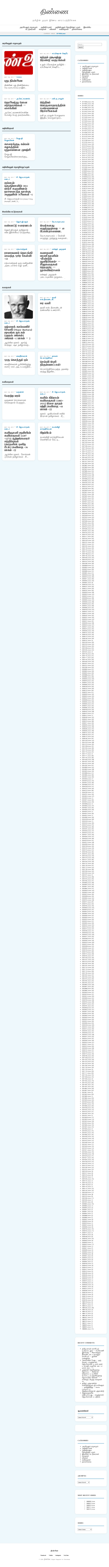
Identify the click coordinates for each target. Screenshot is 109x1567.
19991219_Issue (86, 1302)
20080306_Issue (86, 421)
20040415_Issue (86, 825)
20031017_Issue (86, 875)
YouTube (66, 1555)
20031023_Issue (86, 873)
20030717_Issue (86, 902)
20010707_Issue (86, 1113)
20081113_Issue (86, 356)
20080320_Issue (86, 417)
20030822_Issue (86, 892)
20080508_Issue (86, 404)
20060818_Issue (86, 577)
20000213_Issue (86, 1288)
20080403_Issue (86, 413)
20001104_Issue (86, 1190)
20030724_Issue (86, 900)
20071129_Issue (86, 448)
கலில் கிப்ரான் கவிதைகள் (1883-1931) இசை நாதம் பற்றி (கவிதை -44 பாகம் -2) (51, 404)
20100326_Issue (86, 219)
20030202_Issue (86, 948)
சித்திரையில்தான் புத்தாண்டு (93, 1391)
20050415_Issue (86, 713)
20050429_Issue (86, 709)
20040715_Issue (86, 790)
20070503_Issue (86, 506)
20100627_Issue (86, 194)
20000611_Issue (86, 1248)
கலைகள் (52, 29)
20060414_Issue (86, 613)
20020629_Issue (86, 1008)
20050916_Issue (86, 673)
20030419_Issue (86, 927)
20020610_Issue (86, 1013)
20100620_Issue (86, 196)
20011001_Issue (86, 1086)
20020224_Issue (86, 1042)
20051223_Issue (86, 644)
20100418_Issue (86, 213)
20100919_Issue (86, 171)
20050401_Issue (86, 719)
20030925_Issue (86, 883)
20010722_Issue (86, 1109)
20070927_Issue (86, 465)
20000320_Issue (86, 1279)
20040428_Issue (86, 821)
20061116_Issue (86, 552)
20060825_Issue (86, 575)
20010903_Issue (86, 1096)
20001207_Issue (86, 1177)
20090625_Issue (86, 294)
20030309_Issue (86, 938)
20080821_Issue (86, 375)
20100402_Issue (86, 217)
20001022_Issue (86, 1194)
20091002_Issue (86, 267)
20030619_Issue (86, 909)
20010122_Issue (86, 1163)
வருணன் (20, 392)
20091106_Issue (86, 257)
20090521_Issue (86, 304)
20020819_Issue (86, 994)
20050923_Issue (86, 671)
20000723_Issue (86, 1231)
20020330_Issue (86, 1033)
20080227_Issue (86, 423)
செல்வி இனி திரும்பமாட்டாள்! (50, 363)
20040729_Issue (86, 786)
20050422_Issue (86, 711)
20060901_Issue (86, 573)
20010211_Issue (86, 1158)
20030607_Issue (86, 913)
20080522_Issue (86, 400)
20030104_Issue (86, 956)
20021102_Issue (86, 973)
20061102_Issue (86, 556)
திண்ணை (54, 11)
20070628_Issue (86, 490)
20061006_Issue (86, 563)
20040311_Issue (86, 834)
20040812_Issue (86, 783)
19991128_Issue (86, 1310)
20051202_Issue (86, 650)
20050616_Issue (86, 698)
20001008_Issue (86, 1198)
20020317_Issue (86, 1036)
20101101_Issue (86, 159)
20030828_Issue (86, 890)
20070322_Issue (86, 517)
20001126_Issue (86, 1183)
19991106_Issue (86, 1315)
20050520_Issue (86, 704)
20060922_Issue (86, 567)
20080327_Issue (86, 415)
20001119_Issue (86, 1185)
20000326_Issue (86, 1277)
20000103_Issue (86, 1300)
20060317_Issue (86, 621)
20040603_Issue (86, 806)
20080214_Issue (86, 427)
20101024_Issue (86, 161)
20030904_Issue (86, 888)
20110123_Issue (86, 136)
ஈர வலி (45, 304)
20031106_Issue (86, 869)
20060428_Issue (86, 609)
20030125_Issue (86, 950)
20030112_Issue (86, 954)
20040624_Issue (86, 796)
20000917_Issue (86, 1210)
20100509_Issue (86, 207)
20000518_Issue (86, 1258)
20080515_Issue (86, 402)
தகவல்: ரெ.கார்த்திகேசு (49, 357)
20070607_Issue (86, 496)
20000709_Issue (86, 1236)
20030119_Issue (86, 952)
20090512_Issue (86, 306)
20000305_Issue (86, 1283)
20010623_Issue (86, 1119)
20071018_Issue (86, 459)
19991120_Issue (86, 1311)
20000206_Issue (86, 1290)
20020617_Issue (86, 1011)
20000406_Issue (86, 1273)
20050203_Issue (86, 731)
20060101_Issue (86, 640)
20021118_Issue (86, 969)
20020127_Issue (86, 1050)
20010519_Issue (86, 1131)
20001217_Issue (86, 1173)
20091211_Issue (86, 248)
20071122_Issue (86, 450)
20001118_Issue (86, 1186)
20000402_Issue (86, 1275)
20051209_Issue (86, 648)
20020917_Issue (86, 986)
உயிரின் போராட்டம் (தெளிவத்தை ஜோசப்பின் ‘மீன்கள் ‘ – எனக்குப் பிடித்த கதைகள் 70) (92, 1378)
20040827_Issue (86, 777)
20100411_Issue (86, 215)
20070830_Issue (86, 473)
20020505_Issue (86, 1023)
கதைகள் (42, 29)
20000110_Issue (86, 1298)
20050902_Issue (86, 677)
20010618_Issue (86, 1121)
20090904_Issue (86, 275)
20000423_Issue (86, 1265)
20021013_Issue (86, 979)
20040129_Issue (86, 846)
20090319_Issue (86, 321)
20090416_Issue (86, 313)
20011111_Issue (86, 1073)
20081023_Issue (86, 357)
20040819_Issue (86, 781)
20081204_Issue (86, 350)
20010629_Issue (86, 1117)
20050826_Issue (86, 679)
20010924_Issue (86, 1088)
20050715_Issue (86, 690)
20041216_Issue (86, 744)
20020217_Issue (86, 1044)
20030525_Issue (86, 917)
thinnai (19, 77)
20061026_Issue (86, 557)
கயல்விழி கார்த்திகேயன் (50, 428)
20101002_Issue (86, 167)
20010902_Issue (86, 1098)
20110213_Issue (86, 131)
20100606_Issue (86, 200)
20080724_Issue (86, 382)
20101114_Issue (86, 156)
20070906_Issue (86, 471)
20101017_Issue (86, 163)
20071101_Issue (86, 456)
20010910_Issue (86, 1094)
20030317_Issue (86, 936)
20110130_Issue (86, 134)
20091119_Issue (86, 254)
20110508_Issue (86, 107)
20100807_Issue (86, 182)
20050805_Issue (86, 684)
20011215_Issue (86, 1061)
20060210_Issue (86, 629)
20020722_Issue (86, 1002)
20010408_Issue (86, 1142)
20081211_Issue (86, 348)
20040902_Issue (86, 775)
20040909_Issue (86, 773)
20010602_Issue (86, 1125)
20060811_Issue (86, 579)
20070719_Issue (86, 484)
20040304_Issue (86, 836)
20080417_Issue (86, 409)
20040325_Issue (86, 831)
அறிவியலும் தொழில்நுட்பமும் (67, 27)
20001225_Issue (86, 1171)
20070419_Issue (86, 509)
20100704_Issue (86, 192)
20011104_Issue (86, 1075)
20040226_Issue (86, 838)
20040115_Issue (86, 850)
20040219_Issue (86, 840)
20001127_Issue (86, 1181)
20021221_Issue (86, 959)
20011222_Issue (86, 1059)
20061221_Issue (86, 542)
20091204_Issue (86, 250)
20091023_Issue (86, 261)
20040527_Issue (86, 808)
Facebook (43, 1555)
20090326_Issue (86, 319)
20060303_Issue (86, 623)
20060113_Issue (86, 636)
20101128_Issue (86, 152)
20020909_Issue (86, 988)
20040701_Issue (86, 794)
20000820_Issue (86, 1221)
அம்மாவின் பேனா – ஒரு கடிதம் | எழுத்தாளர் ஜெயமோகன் (91, 1362)
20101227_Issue (86, 144)
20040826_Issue (86, 779)
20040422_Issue (86, 823)
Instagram (58, 1555)
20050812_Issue (86, 683)
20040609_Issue (86, 804)
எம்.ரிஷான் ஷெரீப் (60, 53)
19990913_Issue (86, 1327)
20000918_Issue (86, 1208)
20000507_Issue (86, 1261)
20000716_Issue (86, 1235)
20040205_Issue (86, 844)
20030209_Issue (86, 946)
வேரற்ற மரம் (12, 396)
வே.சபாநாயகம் (58, 222)
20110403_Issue (86, 117)
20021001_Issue (86, 983)
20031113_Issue (86, 867)
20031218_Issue (86, 858)
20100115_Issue (86, 238)
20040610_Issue (86, 802)
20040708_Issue (86, 792)
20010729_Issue (86, 1108)
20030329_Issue (86, 933)
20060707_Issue (86, 590)
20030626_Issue (86, 908)
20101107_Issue (86, 157)
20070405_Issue (86, 513)
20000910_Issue (86, 1213)
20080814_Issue (86, 377)
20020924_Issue (86, 984)
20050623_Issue (86, 696)
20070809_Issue (86, 479)
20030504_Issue (86, 923)
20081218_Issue (86, 346)
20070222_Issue (86, 525)
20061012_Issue (86, 561)
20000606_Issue (86, 1250)
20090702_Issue (86, 292)
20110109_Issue (86, 140)
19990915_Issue (86, 1325)
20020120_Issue (86, 1052)
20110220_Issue (86, 129)
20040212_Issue (86, 842)
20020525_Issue (86, 1017)
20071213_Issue (86, 444)
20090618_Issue (86, 296)
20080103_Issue (86, 438)
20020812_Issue (86, 996)
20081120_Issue (86, 354)
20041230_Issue (86, 740)
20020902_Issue (86, 990)
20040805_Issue (86, 784)
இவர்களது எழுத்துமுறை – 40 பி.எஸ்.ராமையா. (52, 229)
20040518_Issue (86, 811)
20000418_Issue (86, 1267)
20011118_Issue (86, 1071)
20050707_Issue (86, 692)
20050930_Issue (86, 669)
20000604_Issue (86, 1252)
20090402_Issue (86, 317)
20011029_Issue (86, 1077)
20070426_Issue (86, 507)
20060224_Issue (86, 625)
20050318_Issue (86, 721)
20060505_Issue (86, 607)
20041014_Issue (86, 763)
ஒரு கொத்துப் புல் (16, 360)
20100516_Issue (86, 206)
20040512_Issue (86, 815)
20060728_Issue (86, 584)
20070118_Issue (86, 534)
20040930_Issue (86, 767)
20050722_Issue (86, 688)
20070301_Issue (86, 523)
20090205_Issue (86, 332)
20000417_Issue (86, 1269)
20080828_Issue (86, 373)
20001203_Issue (86, 1179)
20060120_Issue (86, 634)
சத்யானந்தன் (21, 249)
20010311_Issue (86, 1150)
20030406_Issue (86, 931)
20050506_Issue (86, 708)
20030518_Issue (86, 919)
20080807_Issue (86, 379)
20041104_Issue (86, 758)
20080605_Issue (86, 396)
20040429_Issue (86, 819)
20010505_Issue (86, 1134)
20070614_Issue (86, 494)
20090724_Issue (86, 286)
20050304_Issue (86, 725)
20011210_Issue (86, 1063)
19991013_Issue (86, 1321)
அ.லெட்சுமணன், (23, 99)
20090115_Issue (86, 338)
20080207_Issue (86, 429)
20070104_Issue (86, 538)
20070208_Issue (86, 529)
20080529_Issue (86, 398)
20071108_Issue (86, 454)
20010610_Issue (86, 1123)
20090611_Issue (86, 298)
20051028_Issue (86, 661)
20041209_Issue (86, 746)
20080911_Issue (86, 369)
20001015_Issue (86, 1196)
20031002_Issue (86, 881)
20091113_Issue (86, 256)
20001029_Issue (86, 1192)
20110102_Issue (86, 142)
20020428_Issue (86, 1025)
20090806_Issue (86, 282)
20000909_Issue (86, 1215)
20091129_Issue (86, 252)
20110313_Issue (86, 123)
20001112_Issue (86, 1188)
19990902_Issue (86, 1329)
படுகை (97, 1397)
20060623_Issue (86, 594)
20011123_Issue (86, 1069)
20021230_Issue (86, 958)
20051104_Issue (86, 659)
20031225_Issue (86, 856)
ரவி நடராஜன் (58, 99)
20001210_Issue (86, 1175)
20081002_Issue (86, 363)
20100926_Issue (86, 169)
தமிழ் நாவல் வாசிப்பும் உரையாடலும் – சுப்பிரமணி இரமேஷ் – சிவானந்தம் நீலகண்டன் (93, 1352)
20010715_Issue (86, 1111)
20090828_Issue (86, 277)
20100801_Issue (86, 184)
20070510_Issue (86, 504)
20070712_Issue (86, 486)
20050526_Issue (86, 702)
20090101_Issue (86, 342)
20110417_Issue (86, 113)
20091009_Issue (86, 265)
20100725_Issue (86, 186)
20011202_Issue (86, 1065)
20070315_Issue (86, 519)
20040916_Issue (86, 771)
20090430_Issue (86, 309)
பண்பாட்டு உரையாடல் (18, 226)
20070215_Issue (86, 527)
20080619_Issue (86, 392)
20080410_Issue (86, 411)
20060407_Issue (86, 615)
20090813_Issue (86, 281)
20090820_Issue (86, 279)
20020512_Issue (86, 1021)
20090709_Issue (86, 290)
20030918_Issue (86, 884)
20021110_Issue (86, 971)
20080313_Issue (86, 419)
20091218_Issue (86, 246)
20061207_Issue (86, 546)
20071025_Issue (86, 457)
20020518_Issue (86, 1019)
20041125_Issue (86, 750)
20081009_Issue (86, 361)
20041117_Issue (86, 754)
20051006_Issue (86, 667)
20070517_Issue (86, 502)
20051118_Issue (86, 656)
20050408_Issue (86, 717)
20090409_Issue (86, 315)
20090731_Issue (86, 284)
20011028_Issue (86, 1079)
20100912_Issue (86, 173)
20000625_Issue (86, 1240)
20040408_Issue (86, 827)
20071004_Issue (86, 463)
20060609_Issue (86, 598)
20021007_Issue (86, 981)
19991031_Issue (86, 1317)
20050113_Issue (86, 736)
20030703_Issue (86, 906)
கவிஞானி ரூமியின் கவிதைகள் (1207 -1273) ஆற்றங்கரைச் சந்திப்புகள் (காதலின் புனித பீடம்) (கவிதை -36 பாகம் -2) (17, 441)
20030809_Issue (86, 896)
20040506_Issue (86, 817)
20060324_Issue (86, 619)
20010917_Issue (86, 1090)
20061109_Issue (86, 554)
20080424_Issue (86, 407)
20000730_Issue (86, 1229)
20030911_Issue (86, 886)
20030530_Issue (86, 915)
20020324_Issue (86, 1034)
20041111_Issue (86, 756)
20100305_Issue (86, 225)
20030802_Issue (86, 898)
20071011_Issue (86, 461)
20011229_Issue (86, 1058)
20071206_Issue (86, 446)
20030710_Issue (86, 904)
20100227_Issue (86, 227)
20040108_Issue (86, 852)
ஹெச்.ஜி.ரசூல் (22, 222)
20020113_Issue (86, 1054)
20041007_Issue (86, 765)
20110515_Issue (86, 106)
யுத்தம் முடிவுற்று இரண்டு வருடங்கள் (53, 59)
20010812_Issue (86, 1104)
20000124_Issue (86, 1294)
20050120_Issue (86, 734)
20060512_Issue (86, 606)
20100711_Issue (86, 190)
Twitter (51, 1555)
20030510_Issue (86, 921)
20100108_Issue (86, 240)
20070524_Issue (86, 500)
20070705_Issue (86, 488)
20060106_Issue (86, 638)
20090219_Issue (86, 329)
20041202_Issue (86, 748)
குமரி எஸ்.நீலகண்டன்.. (48, 299)
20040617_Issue (86, 800)
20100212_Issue (86, 231)
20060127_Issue (86, 633)
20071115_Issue (86, 452)
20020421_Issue (86, 1027)
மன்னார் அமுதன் (59, 249)
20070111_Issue (86, 536)
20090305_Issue (86, 325)
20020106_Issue (86, 1056)
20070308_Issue (86, 521)
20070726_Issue (86, 482)
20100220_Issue (86, 229)
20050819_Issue (86, 681)
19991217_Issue (86, 1304)
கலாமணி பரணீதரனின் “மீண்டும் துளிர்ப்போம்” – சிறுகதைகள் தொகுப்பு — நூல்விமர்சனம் (50, 261)
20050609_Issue (86, 700)
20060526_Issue (86, 602)
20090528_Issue (86, 302)
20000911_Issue (86, 1211)
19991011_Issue (86, 1323)
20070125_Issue (86, 532)
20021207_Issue (86, 963)
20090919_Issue (86, 271)
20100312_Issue (86, 223)
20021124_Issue (86, 967)
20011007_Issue (86, 1084)
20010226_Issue (86, 1154)
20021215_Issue (86, 961)
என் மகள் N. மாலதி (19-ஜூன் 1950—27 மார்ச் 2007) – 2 (92, 1366)
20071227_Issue (86, 440)
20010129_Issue (86, 1161)
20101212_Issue (86, 148)
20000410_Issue (86, 1271)
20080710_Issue (86, 386)
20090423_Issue (86, 311)
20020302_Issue (86, 1040)
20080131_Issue (86, 431)
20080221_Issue (86, 425)
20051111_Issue (86, 658)
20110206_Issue (86, 132)
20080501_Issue (86, 406)
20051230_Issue (86, 642)
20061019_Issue (86, 559)
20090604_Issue (86, 300)
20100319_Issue (86, 221)
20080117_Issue (86, 434)
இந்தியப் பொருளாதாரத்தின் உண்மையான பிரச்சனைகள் (53, 107)
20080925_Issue (86, 365)
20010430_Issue (86, 1136)
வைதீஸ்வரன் (21, 356)
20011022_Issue (86, 1081)
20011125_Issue (86, 1067)
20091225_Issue (86, 244)
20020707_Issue (86, 1006)
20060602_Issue (86, 600)
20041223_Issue (86, 742)
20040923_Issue (86, 769)
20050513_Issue (86, 706)
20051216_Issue (86, 646)
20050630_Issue (86, 694)
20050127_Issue (86, 733)
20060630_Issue (86, 592)
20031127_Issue (86, 863)
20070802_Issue (86, 481)
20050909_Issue (86, 675)
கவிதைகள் (64, 29)
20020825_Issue (86, 992)
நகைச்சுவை (77, 29)
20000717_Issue (86, 1233)
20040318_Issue (86, 833)
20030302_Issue (86, 940)
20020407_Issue (86, 1031)
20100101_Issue (86, 242)
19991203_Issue (86, 1308)
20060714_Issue (86, 588)
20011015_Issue (86, 1083)
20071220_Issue (86, 442)
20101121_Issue (86, 154)
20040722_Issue (86, 788)
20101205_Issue (86, 150)
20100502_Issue (86, 209)
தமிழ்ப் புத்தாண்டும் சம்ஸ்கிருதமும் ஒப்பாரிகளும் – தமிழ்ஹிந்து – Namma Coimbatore (93, 1386)
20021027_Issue (86, 975)
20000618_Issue (86, 1244)
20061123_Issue (86, 550)
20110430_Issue (86, 109)
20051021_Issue (86, 663)
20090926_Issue (86, 269)
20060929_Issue (86, 565)
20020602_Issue (86, 1015)
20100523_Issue (86, 204)
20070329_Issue (86, 515)
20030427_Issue (86, 925)
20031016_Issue (86, 877)
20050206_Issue (86, 729)
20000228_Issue (86, 1285)
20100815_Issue (86, 181)
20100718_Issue (86, 188)
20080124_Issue (86, 432)
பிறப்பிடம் (45, 433)
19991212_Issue (86, 1306)
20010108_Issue (86, 1167)
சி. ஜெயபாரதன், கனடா (17, 178)
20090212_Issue (86, 331)
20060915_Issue (86, 569)
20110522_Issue (86, 104)
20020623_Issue (86, 1009)
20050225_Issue (86, 727)
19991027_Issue (86, 1319)
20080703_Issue (86, 388)
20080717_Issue (86, 384)
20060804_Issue (86, 581)
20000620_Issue (86, 1242)
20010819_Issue (86, 1102)
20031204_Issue (86, 861)
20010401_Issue (86, 1144)
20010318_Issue (86, 1148)
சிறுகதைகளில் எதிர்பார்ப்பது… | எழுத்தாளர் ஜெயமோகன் (93, 1395)
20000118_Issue (86, 1296)
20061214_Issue (86, 544)
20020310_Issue (86, 1038)
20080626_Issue (86, 390)
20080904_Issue (86, 371)
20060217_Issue (86, 627)
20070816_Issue (86, 477)
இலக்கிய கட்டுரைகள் (90, 74)
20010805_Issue (86, 1106)
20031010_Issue (86, 879)
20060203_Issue (86, 631)
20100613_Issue (86, 198)
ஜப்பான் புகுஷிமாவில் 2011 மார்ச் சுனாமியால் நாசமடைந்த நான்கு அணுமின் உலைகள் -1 (18, 189)
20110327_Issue (86, 119)
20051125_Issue (86, 654)
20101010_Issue (86, 165)
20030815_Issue (86, 894)
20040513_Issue (86, 813)
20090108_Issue (86, 340)
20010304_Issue (86, 1152)
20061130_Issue (86, 548)
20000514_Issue (86, 1260)
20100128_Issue (86, 234)
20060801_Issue (86, 582)
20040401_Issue (86, 829)
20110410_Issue (86, 115)
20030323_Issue (86, 934)
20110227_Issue (86, 127)
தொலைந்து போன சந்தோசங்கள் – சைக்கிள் (15, 106)
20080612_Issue (86, 394)
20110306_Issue (86, 125)
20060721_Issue (86, 586)
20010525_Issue (86, 1129)
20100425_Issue (86, 211)
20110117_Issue (86, 138)
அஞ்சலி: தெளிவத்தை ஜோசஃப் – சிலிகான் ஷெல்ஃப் (90, 1372)
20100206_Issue (86, 232)
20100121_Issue (86, 236)
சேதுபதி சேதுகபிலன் (13, 139)
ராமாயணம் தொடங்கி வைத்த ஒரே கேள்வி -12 (18, 256)
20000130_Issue (86, 1292)
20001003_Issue (86, 1200)
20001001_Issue (86, 1202)
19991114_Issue (86, 1313)
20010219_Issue (86, 1156)
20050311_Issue (86, 723)
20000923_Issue (86, 1206)
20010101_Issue (86, 1169)
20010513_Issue (86, 1133)
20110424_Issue (86, 111)
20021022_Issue (86, 977)
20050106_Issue (86, 738)
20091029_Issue (86, 259)
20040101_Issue (86, 854)
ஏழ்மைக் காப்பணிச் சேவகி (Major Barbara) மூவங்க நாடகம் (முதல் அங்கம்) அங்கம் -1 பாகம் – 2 (18, 333)
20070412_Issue (86, 511)
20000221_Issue (86, 1286)
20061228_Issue (86, 540)
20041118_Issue (86, 752)
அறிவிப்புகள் (46, 27)
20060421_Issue (86, 611)
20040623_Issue (86, 798)
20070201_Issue (86, 531)
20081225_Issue (86, 344)
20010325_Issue (86, 1146)
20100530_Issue (86, 202)
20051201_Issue (86, 652)
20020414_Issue (86, 1029)
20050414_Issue (86, 715)
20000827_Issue (86, 1219)
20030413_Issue (86, 929)
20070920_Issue (86, 467)
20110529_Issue (61, 33)
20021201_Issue (86, 965)
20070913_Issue (86, 469)
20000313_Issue (86, 1281)
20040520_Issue (86, 809)
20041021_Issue (86, 761)
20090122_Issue (86, 336)
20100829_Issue (86, 177)
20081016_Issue (86, 359)
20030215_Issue (86, 944)
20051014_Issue (86, 665)
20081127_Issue (86, 352)
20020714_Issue (86, 1004)
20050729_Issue (86, 686)
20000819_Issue (86, 1223)
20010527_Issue (86, 1127)
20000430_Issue (86, 1263)
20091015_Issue (86, 263)
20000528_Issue (86, 1254)
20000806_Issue (86, 1227)
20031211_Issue (86, 859)
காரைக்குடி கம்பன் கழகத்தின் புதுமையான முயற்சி (17, 147)
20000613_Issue (86, 1246)
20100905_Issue (86, 175)
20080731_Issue (86, 381)
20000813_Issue (86, 1225)
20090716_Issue (86, 288)
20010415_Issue (86, 1140)
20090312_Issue (86, 323)
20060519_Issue (86, 604)
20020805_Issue (86, 998)
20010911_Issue (86, 1092)
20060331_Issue (86, 617)
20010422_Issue (86, 1138)
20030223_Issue (86, 942)
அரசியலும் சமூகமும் (28, 27)
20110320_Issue (86, 121)
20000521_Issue (86, 1256)
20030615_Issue (86, 911)
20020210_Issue (86, 1046)
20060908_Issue (86, 571)
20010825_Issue (86, 1100)
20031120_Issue (86, 865)
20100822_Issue (86, 179)
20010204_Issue (86, 1160)
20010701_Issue (86, 1115)
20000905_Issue (86, 1217)
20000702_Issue (86, 1238)
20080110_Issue (86, 436)
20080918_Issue (86, 367)
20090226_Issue (86, 327)
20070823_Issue (86, 475)
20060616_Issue (86, 596)
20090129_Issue (86, 334)
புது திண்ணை (13, 81)
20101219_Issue (86, 146)
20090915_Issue (86, 273)
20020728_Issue (86, 1000)
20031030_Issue (86, 871)
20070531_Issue (86, 498)
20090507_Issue (86, 307)
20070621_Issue (86, 492)
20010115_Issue (86, 1165)
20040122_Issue (86, 848)
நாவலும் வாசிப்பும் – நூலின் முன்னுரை (91, 1357)
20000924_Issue (86, 1204)
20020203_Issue (86, 1048)
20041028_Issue (86, 759)
